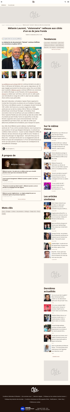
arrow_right (23, 80)
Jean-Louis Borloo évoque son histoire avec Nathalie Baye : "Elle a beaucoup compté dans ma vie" (59, 226)
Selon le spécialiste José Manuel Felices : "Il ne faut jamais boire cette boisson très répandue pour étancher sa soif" (60, 348)
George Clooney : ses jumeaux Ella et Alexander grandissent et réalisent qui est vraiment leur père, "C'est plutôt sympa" (60, 236)
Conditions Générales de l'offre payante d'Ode (37, 399)
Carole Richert (60, 47)
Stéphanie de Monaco (49, 45)
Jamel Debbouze (59, 45)
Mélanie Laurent (18, 25)
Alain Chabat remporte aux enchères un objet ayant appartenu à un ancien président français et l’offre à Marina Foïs (59, 206)
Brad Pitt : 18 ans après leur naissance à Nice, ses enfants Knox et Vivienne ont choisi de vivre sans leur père (59, 254)
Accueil (3, 25)
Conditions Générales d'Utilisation (11, 396)
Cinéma (13, 211)
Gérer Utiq (61, 399)
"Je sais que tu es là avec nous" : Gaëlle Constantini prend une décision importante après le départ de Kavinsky (60, 338)
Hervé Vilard (54, 42)
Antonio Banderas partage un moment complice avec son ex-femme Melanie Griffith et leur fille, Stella (60, 155)
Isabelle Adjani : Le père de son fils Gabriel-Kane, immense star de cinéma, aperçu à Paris (60, 245)
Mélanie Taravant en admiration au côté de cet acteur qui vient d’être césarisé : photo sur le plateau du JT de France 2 (60, 166)
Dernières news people (10, 25)
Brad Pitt (46, 47)
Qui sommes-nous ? (27, 396)
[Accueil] (33, 1)
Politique (27, 211)
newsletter (68, 2)
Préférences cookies (35, 402)
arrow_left (20, 80)
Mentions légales (37, 396)
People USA (33, 211)
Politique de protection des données (14, 399)
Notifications (53, 399)
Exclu (3, 211)
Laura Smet (47, 42)
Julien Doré (60, 42)
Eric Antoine (52, 47)
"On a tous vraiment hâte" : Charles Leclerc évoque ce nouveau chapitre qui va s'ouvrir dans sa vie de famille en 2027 (59, 308)
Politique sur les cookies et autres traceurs (55, 396)
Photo (38, 211)
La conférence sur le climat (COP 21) (12, 84)
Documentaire (20, 211)
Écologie (8, 211)
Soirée (3, 213)
